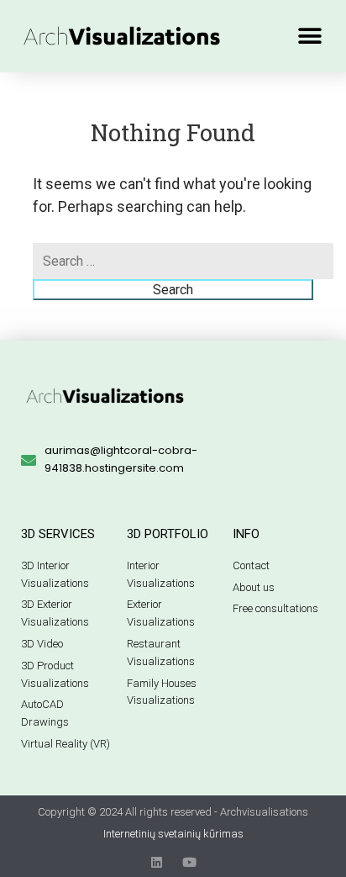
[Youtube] (189, 862)
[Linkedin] (156, 862)
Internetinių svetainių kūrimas (173, 833)
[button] (310, 36)
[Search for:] (183, 261)
